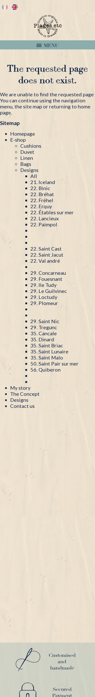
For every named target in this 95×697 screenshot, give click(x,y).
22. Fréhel (41, 200)
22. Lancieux (44, 218)
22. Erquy (41, 206)
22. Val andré (45, 261)
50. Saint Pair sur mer (54, 363)
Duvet (27, 152)
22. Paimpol (43, 224)
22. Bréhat (42, 194)
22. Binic (40, 188)
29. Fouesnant (46, 279)
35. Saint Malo (46, 357)
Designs (19, 400)
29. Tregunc (43, 327)
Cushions (30, 146)
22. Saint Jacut (46, 255)
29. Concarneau (48, 273)
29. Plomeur (44, 303)
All (33, 176)
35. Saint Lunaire (49, 351)
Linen (26, 158)
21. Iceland (42, 182)
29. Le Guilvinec (48, 291)
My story (20, 388)
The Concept (25, 394)
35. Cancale (43, 333)
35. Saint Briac (46, 345)
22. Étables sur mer (52, 212)
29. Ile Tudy (43, 285)
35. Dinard (42, 339)
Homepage (22, 134)
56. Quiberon (45, 370)
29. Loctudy (43, 297)
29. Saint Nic (44, 321)
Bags (25, 164)
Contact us (22, 406)
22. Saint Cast (46, 249)
